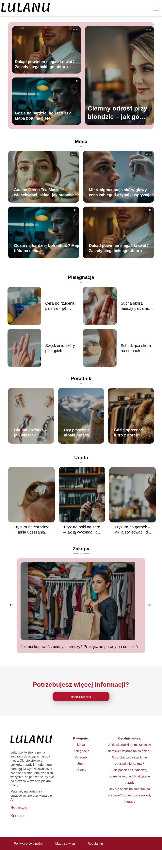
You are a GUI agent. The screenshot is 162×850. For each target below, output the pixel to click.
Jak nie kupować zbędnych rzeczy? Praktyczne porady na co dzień (79, 646)
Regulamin (95, 843)
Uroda (81, 457)
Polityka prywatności (28, 843)
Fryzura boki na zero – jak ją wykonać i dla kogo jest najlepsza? (82, 530)
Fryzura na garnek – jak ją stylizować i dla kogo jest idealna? (132, 530)
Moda (81, 141)
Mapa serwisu (65, 843)
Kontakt (17, 816)
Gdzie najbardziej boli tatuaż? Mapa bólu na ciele (43, 115)
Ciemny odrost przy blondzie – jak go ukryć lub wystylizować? (117, 113)
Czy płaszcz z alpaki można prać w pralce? (78, 433)
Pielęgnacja (81, 277)
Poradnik (81, 378)
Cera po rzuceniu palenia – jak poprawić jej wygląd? (60, 306)
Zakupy (81, 548)
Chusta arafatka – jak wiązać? (30, 432)
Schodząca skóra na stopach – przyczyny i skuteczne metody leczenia (137, 348)
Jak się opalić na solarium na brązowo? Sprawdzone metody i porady (129, 795)
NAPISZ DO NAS (81, 696)
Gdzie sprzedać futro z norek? (128, 432)
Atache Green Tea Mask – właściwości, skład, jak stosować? (46, 192)
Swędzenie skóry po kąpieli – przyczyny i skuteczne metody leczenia (61, 348)
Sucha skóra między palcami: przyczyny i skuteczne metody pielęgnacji (137, 306)
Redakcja (18, 807)
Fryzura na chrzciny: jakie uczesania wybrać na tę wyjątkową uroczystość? (31, 530)
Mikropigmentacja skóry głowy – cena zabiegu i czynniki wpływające (122, 192)
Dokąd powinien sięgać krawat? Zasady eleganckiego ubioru (45, 64)
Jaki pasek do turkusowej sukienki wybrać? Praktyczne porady (129, 776)
